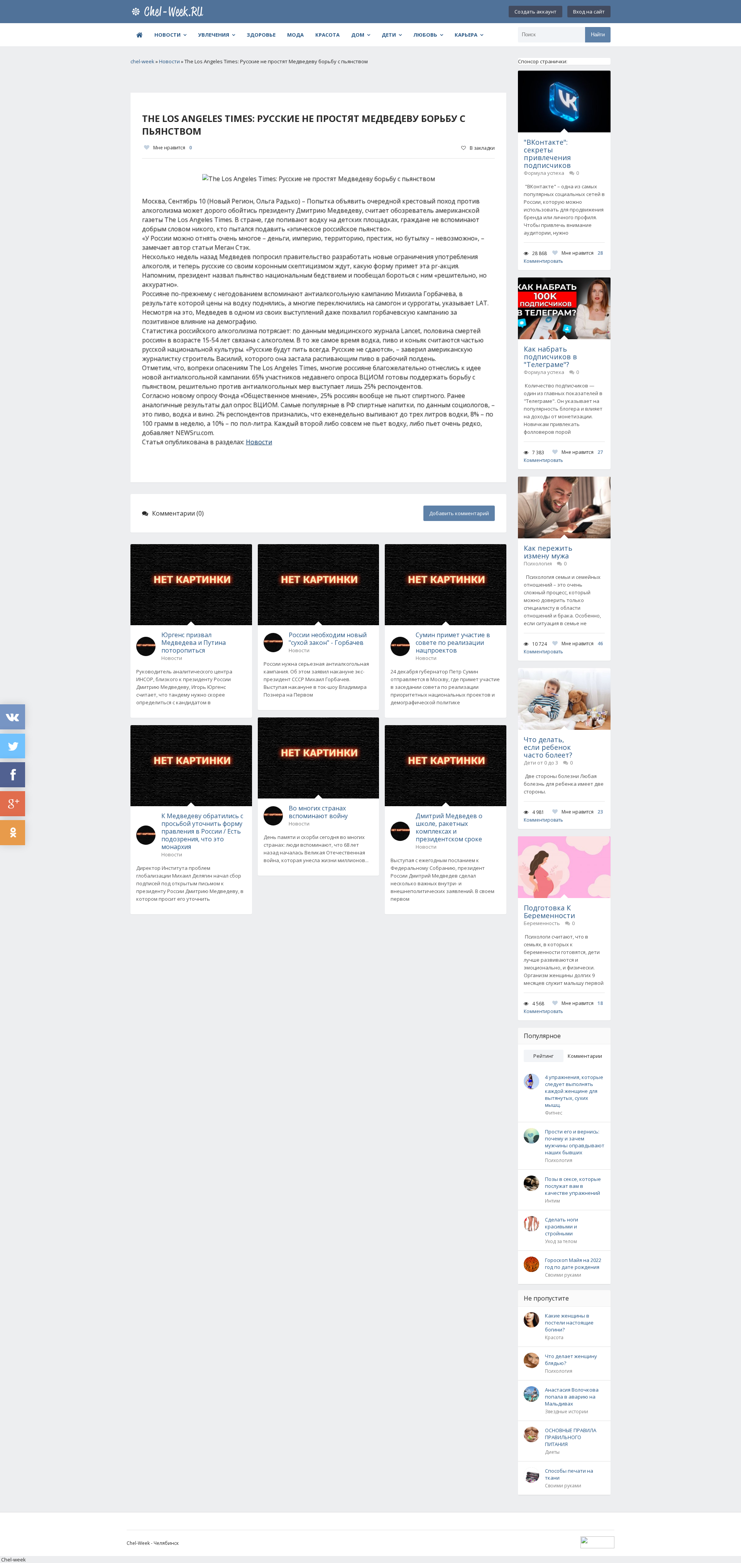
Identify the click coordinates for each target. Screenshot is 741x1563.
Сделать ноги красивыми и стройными (561, 1226)
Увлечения (213, 34)
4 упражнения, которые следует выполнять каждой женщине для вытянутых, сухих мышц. (574, 1091)
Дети (389, 34)
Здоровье (261, 34)
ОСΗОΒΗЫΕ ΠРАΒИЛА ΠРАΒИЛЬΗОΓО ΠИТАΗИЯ (570, 1437)
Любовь (425, 34)
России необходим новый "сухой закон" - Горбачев (328, 638)
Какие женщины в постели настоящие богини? (569, 1322)
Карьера (466, 34)
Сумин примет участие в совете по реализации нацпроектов (453, 642)
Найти (598, 34)
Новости (167, 34)
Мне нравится (172, 147)
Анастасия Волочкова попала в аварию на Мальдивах (572, 1396)
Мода (295, 34)
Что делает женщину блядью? (571, 1360)
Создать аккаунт (535, 11)
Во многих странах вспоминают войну (318, 812)
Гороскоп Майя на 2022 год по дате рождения (573, 1263)
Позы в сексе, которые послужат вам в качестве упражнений (573, 1186)
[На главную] (169, 11)
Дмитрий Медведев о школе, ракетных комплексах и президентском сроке (449, 827)
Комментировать (543, 261)
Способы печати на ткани (569, 1474)
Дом (357, 34)
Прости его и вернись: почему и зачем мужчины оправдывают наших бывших (574, 1142)
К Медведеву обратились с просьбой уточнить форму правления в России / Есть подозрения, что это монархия (202, 831)
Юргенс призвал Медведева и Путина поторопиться (193, 642)
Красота (327, 34)
